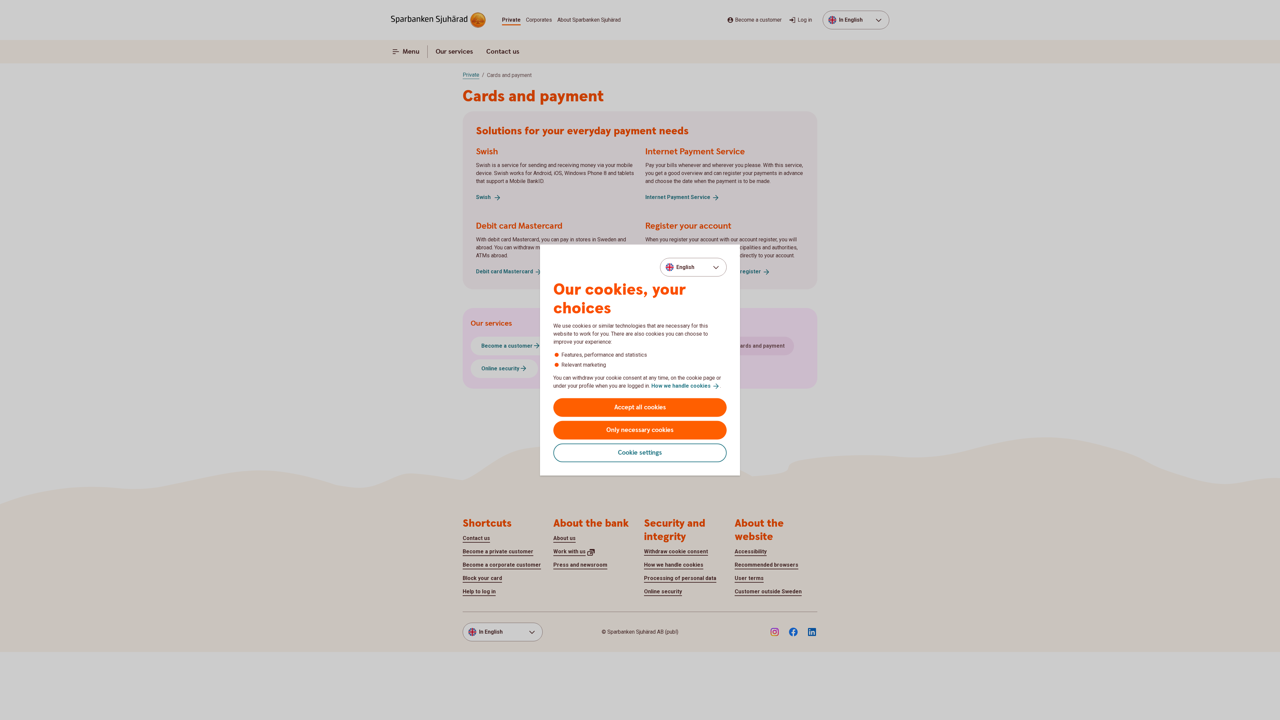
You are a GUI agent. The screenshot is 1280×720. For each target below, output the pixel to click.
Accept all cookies (640, 407)
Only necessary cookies (640, 430)
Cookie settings (640, 452)
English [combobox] (685, 267)
